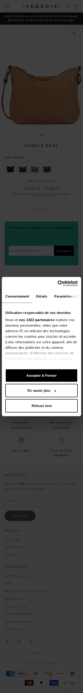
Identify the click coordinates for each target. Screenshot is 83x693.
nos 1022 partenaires (37, 320)
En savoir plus (38, 390)
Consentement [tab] (17, 296)
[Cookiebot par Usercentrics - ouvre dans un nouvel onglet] (58, 283)
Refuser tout (42, 405)
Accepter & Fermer (41, 375)
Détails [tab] (41, 296)
